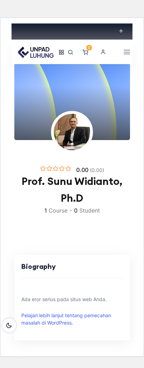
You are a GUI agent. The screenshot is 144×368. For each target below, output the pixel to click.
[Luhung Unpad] (36, 52)
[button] (103, 52)
